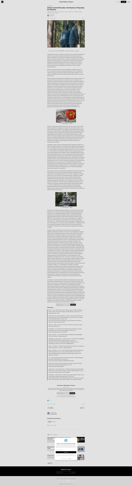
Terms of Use (71, 454)
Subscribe (66, 452)
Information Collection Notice (65, 455)
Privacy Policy (74, 455)
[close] (76, 439)
